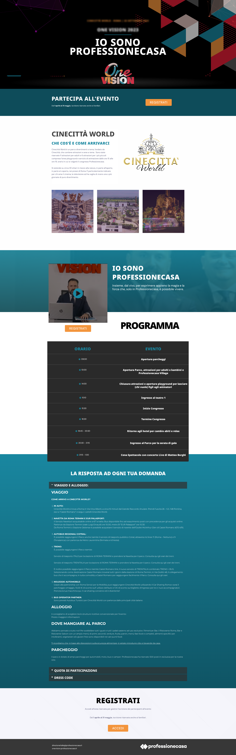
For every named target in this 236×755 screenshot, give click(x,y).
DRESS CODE (63, 678)
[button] (118, 485)
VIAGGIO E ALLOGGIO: (71, 485)
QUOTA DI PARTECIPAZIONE (75, 670)
